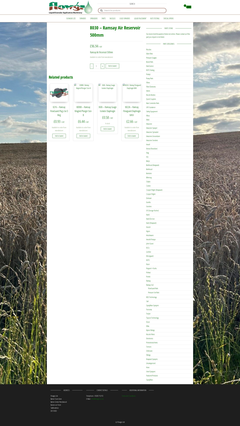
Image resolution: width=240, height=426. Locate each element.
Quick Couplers (151, 99)
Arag (147, 152)
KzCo (147, 247)
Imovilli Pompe (151, 239)
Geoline (149, 206)
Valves (148, 90)
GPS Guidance (150, 107)
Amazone (149, 124)
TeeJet (148, 313)
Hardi (148, 214)
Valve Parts (149, 53)
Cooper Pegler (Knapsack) (154, 190)
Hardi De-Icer (150, 219)
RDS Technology (151, 297)
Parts (104, 18)
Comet (148, 185)
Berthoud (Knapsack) (152, 165)
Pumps (148, 74)
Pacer (148, 264)
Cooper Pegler (151, 194)
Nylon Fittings (150, 330)
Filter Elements (151, 86)
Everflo (148, 202)
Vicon (148, 322)
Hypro (148, 231)
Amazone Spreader (152, 132)
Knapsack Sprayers (152, 359)
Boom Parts (149, 62)
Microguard (149, 256)
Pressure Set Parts (153, 292)
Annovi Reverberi (151, 148)
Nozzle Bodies (150, 95)
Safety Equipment (151, 111)
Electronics (149, 338)
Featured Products (152, 375)
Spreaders (94, 18)
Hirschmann (150, 235)
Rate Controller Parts (152, 103)
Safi (147, 301)
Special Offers (169, 18)
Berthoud (149, 169)
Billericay (149, 177)
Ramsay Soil (150, 285)
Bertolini (149, 173)
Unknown (149, 351)
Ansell (148, 144)
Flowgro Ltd (71, 18)
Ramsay (148, 280)
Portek (148, 276)
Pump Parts (149, 78)
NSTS (148, 260)
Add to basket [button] (59, 136)
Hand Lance (150, 66)
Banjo (148, 161)
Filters (148, 82)
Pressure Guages (151, 57)
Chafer (148, 181)
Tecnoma (149, 309)
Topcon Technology (152, 317)
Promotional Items (152, 342)
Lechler (148, 252)
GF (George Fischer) (152, 210)
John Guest (149, 243)
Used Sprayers (125, 18)
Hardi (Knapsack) (151, 223)
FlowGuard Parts (153, 288)
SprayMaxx (149, 379)
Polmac (148, 272)
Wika (147, 326)
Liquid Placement (140, 18)
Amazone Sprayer (151, 128)
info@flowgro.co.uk (97, 399)
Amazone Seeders (152, 140)
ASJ (147, 157)
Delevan (149, 198)
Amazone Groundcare (153, 136)
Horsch (148, 227)
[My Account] (180, 7)
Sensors (148, 346)
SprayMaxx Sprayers (152, 305)
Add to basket (112, 66)
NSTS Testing (154, 18)
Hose (147, 367)
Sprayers (83, 18)
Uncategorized (150, 363)
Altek (147, 119)
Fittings (148, 355)
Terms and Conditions (129, 396)
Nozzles (113, 18)
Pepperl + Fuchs (151, 268)
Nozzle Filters (150, 334)
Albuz (148, 115)
